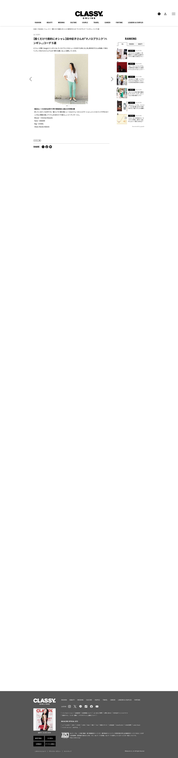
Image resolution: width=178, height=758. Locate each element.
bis (97, 725)
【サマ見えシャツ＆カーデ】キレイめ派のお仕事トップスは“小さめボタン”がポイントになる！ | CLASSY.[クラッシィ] (90, 312)
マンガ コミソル (66, 727)
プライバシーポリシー (55, 751)
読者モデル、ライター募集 (69, 715)
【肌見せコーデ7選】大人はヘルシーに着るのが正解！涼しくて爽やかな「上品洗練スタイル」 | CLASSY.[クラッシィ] (90, 259)
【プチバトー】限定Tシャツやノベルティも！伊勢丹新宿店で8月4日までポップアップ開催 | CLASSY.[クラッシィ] (90, 363)
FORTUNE (119, 22)
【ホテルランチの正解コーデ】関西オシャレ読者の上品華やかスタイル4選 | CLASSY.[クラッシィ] (136, 54)
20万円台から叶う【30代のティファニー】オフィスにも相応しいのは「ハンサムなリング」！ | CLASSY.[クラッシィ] (51, 259)
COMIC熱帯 (128, 725)
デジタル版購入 (95, 642)
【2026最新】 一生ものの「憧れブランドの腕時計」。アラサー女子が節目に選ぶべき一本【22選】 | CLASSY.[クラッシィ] (51, 524)
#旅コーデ (123, 608)
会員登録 (77, 713)
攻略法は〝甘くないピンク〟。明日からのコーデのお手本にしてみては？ (90, 207)
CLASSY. (67, 725)
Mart (88, 725)
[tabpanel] (71, 91)
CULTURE (73, 22)
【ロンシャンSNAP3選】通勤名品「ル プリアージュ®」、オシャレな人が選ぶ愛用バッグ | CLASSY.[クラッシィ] (136, 93)
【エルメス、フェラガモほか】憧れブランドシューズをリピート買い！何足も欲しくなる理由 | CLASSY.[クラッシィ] (51, 365)
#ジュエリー (122, 605)
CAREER (107, 22)
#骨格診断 (141, 611)
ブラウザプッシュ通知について (87, 715)
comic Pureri (136, 725)
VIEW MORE (130, 678)
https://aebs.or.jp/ (75, 738)
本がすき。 (76, 727)
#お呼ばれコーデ (138, 605)
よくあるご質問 (98, 713)
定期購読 (95, 636)
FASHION (38, 22)
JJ (62, 725)
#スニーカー (137, 608)
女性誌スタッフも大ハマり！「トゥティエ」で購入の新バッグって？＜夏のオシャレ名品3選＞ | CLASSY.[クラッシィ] (90, 524)
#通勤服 (129, 605)
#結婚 (130, 608)
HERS (83, 725)
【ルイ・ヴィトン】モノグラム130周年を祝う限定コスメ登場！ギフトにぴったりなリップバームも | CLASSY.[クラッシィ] (90, 471)
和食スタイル (103, 725)
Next (143, 581)
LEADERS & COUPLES (135, 22)
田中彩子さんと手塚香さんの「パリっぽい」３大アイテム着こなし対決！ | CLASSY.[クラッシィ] (51, 207)
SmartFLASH (119, 725)
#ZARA (134, 611)
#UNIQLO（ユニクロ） (124, 611)
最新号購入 (94, 622)
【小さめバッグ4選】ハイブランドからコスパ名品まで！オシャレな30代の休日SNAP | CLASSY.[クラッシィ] (136, 80)
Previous (138, 581)
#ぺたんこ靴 (37, 140)
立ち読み (95, 629)
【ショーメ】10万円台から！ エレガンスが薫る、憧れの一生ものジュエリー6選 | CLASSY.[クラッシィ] (136, 119)
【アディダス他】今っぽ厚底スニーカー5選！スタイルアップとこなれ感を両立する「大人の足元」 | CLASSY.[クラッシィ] (51, 418)
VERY (73, 725)
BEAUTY (49, 22)
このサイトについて (40, 751)
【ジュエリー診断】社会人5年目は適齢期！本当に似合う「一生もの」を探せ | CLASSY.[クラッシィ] (51, 310)
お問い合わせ (107, 713)
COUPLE (85, 22)
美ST (93, 725)
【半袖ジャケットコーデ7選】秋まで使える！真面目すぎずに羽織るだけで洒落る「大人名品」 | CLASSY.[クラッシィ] (51, 471)
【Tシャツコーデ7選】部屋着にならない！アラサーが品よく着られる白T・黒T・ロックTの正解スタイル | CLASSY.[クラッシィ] (90, 418)
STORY (78, 725)
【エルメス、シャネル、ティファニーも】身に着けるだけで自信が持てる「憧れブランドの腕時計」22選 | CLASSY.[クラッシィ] (136, 106)
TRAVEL (96, 22)
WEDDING (61, 22)
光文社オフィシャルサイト (120, 713)
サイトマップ (67, 751)
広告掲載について (87, 713)
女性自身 (111, 725)
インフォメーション (67, 713)
